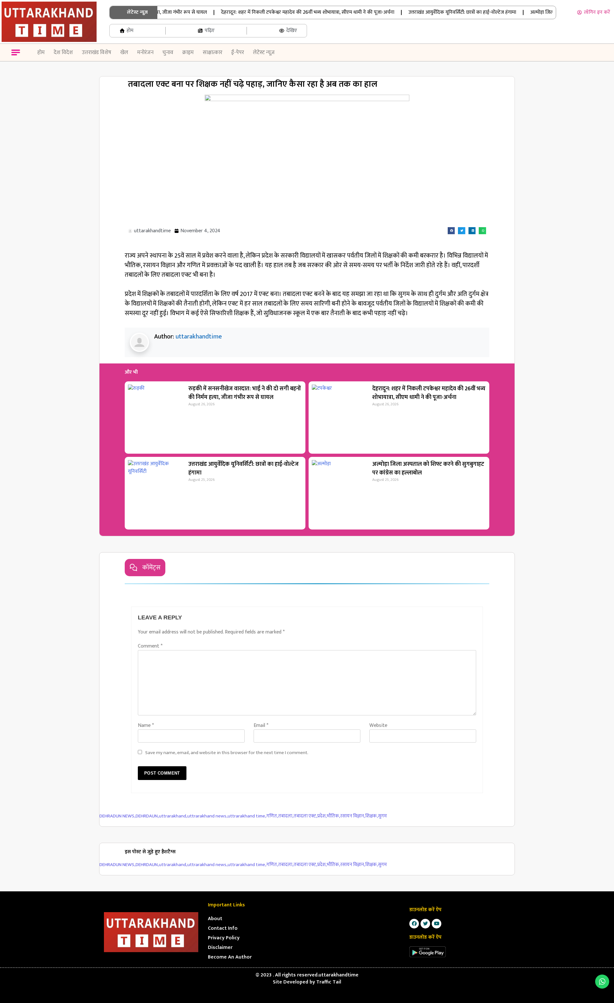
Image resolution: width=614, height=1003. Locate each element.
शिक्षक (371, 816)
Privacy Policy (224, 938)
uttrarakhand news (207, 816)
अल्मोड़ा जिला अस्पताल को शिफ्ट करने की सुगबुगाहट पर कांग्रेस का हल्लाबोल (428, 468)
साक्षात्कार (212, 52)
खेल (124, 52)
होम (41, 52)
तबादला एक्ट (305, 816)
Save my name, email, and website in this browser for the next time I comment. (226, 753)
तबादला (286, 816)
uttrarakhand (173, 816)
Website (378, 725)
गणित (272, 816)
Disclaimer (220, 947)
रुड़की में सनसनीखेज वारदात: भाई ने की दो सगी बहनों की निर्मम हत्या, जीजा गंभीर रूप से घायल (244, 393)
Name (146, 725)
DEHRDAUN (147, 816)
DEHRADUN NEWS (117, 816)
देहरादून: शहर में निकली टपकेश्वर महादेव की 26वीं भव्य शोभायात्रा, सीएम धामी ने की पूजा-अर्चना (294, 12)
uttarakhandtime (199, 336)
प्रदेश (322, 816)
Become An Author (230, 957)
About (215, 918)
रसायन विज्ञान (352, 816)
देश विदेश (63, 52)
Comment (150, 646)
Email (261, 725)
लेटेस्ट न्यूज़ (264, 52)
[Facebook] (414, 923)
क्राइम (188, 52)
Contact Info (223, 928)
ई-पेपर (237, 52)
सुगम (382, 816)
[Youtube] (436, 923)
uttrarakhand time (247, 816)
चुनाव (167, 52)
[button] (16, 53)
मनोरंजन (145, 52)
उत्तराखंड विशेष (96, 52)
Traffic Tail (328, 982)
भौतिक (333, 816)
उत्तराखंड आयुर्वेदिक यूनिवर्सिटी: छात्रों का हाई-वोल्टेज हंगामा (449, 12)
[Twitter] (425, 923)
